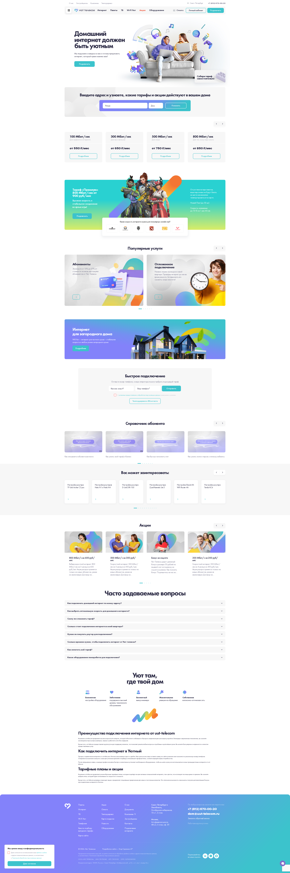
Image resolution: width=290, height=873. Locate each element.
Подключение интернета (130, 829)
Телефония (82, 823)
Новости (105, 823)
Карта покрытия (108, 818)
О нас (71, 3)
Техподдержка (106, 3)
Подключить (215, 10)
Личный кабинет (196, 10)
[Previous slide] (216, 123)
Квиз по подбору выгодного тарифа (85, 829)
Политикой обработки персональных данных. (104, 856)
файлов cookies (42, 853)
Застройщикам (82, 3)
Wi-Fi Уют (131, 10)
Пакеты (113, 10)
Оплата (179, 10)
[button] (139, 463)
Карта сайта (83, 835)
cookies (131, 854)
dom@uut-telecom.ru (204, 814)
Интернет (102, 10)
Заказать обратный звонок (199, 818)
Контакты (128, 823)
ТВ (122, 10)
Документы (129, 809)
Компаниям (94, 3)
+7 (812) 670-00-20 (202, 809)
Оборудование (156, 10)
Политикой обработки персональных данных (27, 858)
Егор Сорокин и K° (126, 849)
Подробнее (83, 156)
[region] (29, 856)
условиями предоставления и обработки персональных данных (139, 395)
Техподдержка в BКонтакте (145, 401)
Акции (142, 10)
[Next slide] (222, 123)
